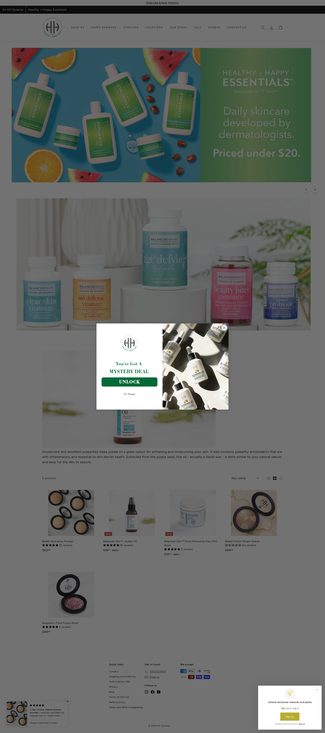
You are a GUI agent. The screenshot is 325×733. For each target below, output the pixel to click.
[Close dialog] (224, 328)
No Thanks (129, 394)
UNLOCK (129, 382)
